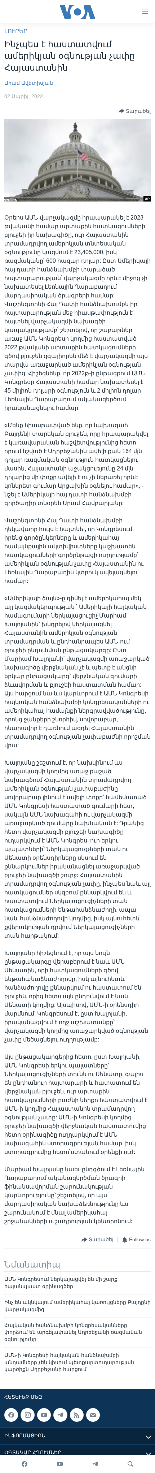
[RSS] (77, 1415)
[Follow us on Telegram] (60, 1415)
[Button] (135, 111)
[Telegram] (95, 1464)
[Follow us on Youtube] (44, 1415)
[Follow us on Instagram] (27, 1415)
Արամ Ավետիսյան (28, 83)
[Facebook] (24, 1464)
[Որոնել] (130, 1464)
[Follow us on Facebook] (11, 1415)
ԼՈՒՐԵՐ (15, 31)
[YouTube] (60, 1464)
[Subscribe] (93, 1415)
